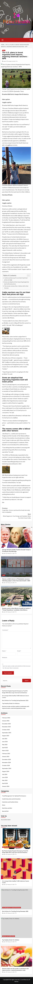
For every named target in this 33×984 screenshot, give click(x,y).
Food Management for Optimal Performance (14, 796)
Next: (17, 516)
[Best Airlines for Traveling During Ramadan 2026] (16, 899)
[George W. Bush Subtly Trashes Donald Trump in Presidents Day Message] (16, 537)
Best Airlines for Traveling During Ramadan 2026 (15, 700)
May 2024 (4, 780)
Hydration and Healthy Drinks (10, 802)
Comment (5, 630)
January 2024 (5, 786)
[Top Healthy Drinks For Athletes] (16, 927)
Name (4, 651)
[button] (2, 40)
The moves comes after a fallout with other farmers (16, 287)
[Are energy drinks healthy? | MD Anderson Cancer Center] (16, 868)
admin (4, 61)
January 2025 (5, 756)
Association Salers (6, 819)
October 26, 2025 (11, 61)
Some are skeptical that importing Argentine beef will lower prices (16, 283)
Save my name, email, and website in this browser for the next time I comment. (17, 667)
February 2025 (6, 753)
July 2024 (4, 774)
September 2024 (6, 768)
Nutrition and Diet (7, 808)
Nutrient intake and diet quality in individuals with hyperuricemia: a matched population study (15, 707)
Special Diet (5, 811)
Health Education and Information (11, 799)
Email (19, 651)
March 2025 (5, 750)
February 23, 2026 (10, 884)
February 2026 (6, 717)
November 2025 (6, 726)
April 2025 (5, 747)
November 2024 (6, 762)
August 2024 (5, 771)
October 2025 (6, 729)
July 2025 (4, 738)
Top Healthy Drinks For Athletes (11, 703)
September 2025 (6, 732)
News (4, 50)
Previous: (16, 510)
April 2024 (5, 783)
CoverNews (23, 979)
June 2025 (5, 741)
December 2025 (6, 723)
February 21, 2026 (10, 553)
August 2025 (5, 735)
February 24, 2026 (10, 854)
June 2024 (5, 777)
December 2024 (6, 759)
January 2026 (5, 720)
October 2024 (6, 765)
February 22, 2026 (10, 941)
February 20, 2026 (10, 582)
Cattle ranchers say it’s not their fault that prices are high (16, 279)
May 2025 (4, 744)
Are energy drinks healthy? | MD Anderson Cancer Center (15, 696)
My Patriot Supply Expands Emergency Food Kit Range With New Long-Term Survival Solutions (15, 691)
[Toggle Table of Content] (27, 275)
